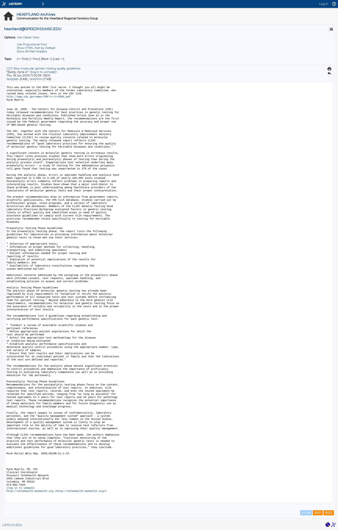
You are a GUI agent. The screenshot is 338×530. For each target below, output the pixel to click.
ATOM (306, 513)
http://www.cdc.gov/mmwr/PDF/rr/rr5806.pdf (38, 96)
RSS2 (328, 513)
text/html (36, 79)
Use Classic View (28, 37)
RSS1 (317, 513)
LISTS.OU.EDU (12, 525)
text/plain (12, 79)
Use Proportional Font (32, 44)
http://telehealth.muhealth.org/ (81, 491)
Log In (323, 4)
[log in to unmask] (43, 72)
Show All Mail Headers (32, 51)
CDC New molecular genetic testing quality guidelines (43, 68)
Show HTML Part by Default (36, 48)
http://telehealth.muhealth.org (29, 491)
